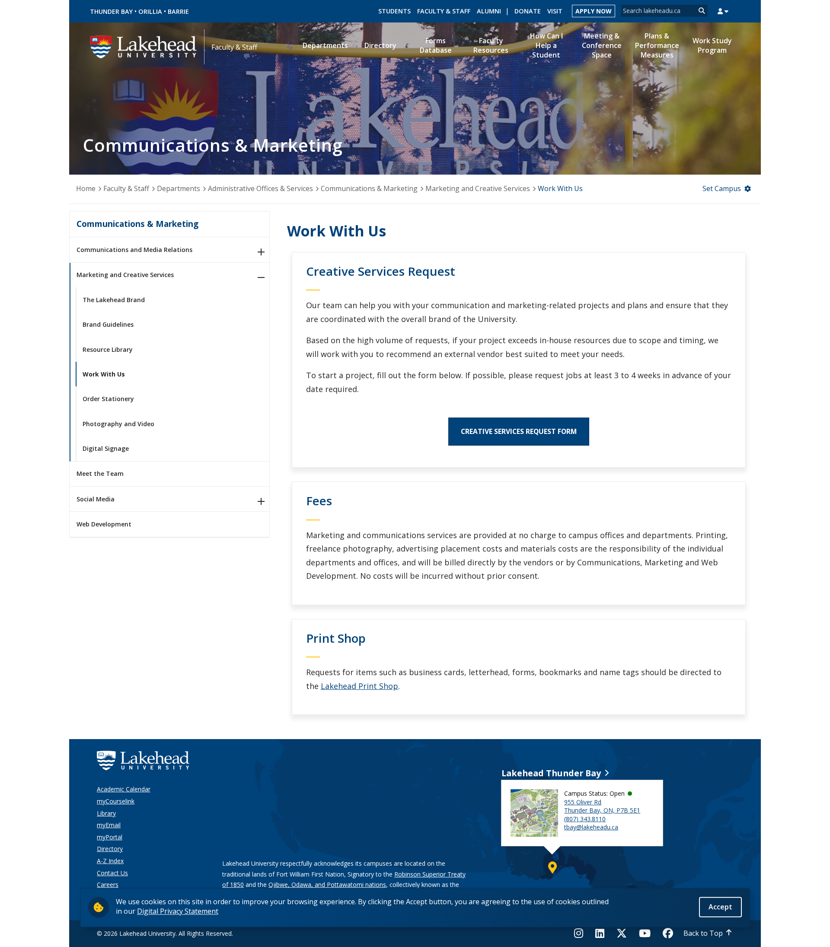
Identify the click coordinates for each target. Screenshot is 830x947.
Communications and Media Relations (134, 250)
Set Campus (721, 188)
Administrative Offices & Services (260, 188)
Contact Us (112, 873)
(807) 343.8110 (585, 819)
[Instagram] (581, 933)
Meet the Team (100, 473)
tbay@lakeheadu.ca (591, 827)
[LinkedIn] (600, 933)
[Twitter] (621, 933)
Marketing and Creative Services (477, 188)
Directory (110, 849)
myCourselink (115, 801)
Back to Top (703, 933)
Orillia (150, 11)
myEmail (109, 825)
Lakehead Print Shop (359, 686)
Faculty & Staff (443, 11)
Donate (527, 11)
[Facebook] (668, 933)
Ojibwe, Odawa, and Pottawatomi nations (327, 884)
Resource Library (108, 349)
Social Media (96, 499)
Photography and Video (118, 424)
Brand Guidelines (108, 324)
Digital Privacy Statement (177, 911)
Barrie (178, 11)
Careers (107, 884)
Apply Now (593, 11)
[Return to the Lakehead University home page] (143, 46)
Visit (554, 11)
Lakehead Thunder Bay (551, 773)
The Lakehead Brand (114, 300)
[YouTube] (645, 933)
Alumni (489, 11)
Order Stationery (108, 399)
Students (394, 11)
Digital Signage (106, 448)
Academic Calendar (123, 789)
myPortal (109, 837)
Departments (178, 188)
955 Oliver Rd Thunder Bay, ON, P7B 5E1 (602, 806)
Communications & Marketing (369, 188)
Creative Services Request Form (519, 431)
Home (86, 188)
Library (106, 813)
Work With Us (104, 374)
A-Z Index (110, 861)
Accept (720, 907)
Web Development (104, 524)
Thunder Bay (111, 11)
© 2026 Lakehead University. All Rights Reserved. (165, 933)
